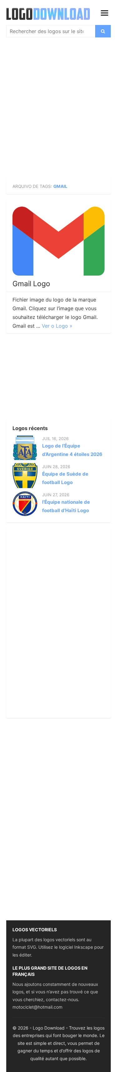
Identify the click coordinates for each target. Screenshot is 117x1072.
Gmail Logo (31, 283)
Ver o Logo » (57, 326)
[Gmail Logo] (58, 241)
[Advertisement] (58, 110)
